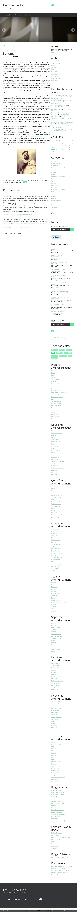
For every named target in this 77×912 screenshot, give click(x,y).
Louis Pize (54, 512)
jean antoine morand (9, 182)
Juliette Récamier (56, 600)
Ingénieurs (54, 181)
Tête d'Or (54, 595)
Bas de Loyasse (55, 549)
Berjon (53, 723)
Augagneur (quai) (56, 775)
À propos (27, 15)
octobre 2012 (55, 61)
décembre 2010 (55, 76)
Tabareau (54, 486)
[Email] (52, 4)
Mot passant (54, 846)
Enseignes (54, 174)
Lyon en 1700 (55, 819)
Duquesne (54, 587)
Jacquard (53, 491)
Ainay (52, 455)
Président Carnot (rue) (57, 442)
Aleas (52, 841)
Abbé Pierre (54, 719)
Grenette (53, 448)
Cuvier (53, 585)
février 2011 (54, 72)
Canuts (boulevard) (56, 515)
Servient (53, 764)
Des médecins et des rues (58, 877)
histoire (62, 350)
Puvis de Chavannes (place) (58, 602)
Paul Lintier (54, 472)
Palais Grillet (54, 446)
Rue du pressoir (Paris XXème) (59, 857)
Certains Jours (55, 797)
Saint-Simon (54, 712)
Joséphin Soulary (56, 504)
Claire (53, 721)
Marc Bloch (54, 647)
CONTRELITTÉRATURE (59, 131)
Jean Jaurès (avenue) (57, 636)
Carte (54, 213)
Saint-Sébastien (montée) (58, 392)
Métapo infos (65, 116)
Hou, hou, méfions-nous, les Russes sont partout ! (61, 101)
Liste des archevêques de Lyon (59, 872)
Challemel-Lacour (56, 634)
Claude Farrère (55, 766)
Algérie (53, 377)
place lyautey (43, 181)
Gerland (53, 629)
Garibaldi (53, 606)
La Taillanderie (55, 839)
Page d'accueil (16, 46)
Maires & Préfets (56, 185)
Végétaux (54, 207)
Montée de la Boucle (57, 495)
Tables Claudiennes (56, 395)
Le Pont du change (56, 833)
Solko (52, 799)
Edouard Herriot (55, 264)
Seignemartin (55, 298)
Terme (53, 373)
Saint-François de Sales (57, 461)
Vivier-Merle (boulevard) (58, 777)
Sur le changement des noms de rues (61, 870)
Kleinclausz (54, 674)
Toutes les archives (56, 83)
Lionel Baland (62, 120)
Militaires (26, 181)
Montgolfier (54, 589)
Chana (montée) (55, 544)
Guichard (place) (55, 768)
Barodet (53, 493)
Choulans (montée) (56, 557)
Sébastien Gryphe (56, 638)
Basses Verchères (56, 533)
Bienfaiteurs (54, 165)
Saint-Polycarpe (55, 410)
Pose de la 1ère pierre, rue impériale (61, 866)
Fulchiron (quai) (55, 540)
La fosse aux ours (56, 844)
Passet (53, 284)
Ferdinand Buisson (56, 744)
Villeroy (53, 759)
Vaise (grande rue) (56, 717)
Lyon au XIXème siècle (57, 792)
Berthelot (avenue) (56, 627)
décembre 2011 (55, 67)
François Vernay (55, 559)
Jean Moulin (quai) (56, 384)
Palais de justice (55, 551)
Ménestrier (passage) (57, 397)
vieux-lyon (63, 355)
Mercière (53, 437)
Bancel (53, 742)
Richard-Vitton (55, 770)
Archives (17, 15)
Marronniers (55, 466)
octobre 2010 (55, 80)
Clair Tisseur (54, 632)
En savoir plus (67, 910)
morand (37, 181)
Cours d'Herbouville (56, 497)
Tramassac (54, 546)
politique (68, 350)
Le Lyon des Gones (56, 812)
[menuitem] (7, 15)
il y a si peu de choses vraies (59, 105)
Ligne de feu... (55, 116)
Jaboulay (53, 623)
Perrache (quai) (55, 457)
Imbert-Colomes (55, 371)
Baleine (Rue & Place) (57, 531)
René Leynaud (55, 416)
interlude (53, 183)
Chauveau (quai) (55, 701)
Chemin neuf (55, 568)
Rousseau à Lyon (56, 875)
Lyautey (8, 53)
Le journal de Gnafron (57, 795)
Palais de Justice (7, 46)
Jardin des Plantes (56, 406)
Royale (53, 375)
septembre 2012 (55, 63)
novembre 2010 (55, 78)
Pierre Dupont (55, 414)
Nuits (52, 499)
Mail (52, 508)
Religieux (53, 196)
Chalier (53, 687)
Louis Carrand (55, 566)
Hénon (53, 249)
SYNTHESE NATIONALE (64, 123)
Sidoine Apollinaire (56, 704)
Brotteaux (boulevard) (57, 593)
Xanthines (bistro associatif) (59, 801)
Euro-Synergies (64, 114)
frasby (10, 214)
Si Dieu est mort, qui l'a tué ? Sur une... (62, 129)
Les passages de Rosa (57, 803)
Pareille (53, 386)
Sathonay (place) (56, 401)
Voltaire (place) (55, 271)
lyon (53, 352)
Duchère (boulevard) (57, 730)
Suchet (53, 444)
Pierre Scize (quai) (56, 708)
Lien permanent (9, 181)
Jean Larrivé (54, 772)
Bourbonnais (55, 710)
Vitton (53, 609)
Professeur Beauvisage (57, 681)
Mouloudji (54, 725)
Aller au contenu (5, 1)
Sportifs (53, 205)
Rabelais (53, 755)
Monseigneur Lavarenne (58, 564)
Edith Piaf (54, 728)
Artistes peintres (56, 163)
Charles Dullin (55, 463)
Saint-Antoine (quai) (56, 433)
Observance (54, 555)
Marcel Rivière (55, 256)
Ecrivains (53, 172)
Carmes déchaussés (56, 570)
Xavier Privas (55, 663)
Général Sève (55, 379)
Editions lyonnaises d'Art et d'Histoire (61, 837)
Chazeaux (24, 46)
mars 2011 (54, 69)
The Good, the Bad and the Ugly (60, 126)
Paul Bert (54, 757)
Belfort (53, 510)
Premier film (54, 672)
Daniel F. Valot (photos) (57, 810)
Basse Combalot (55, 640)
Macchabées (54, 538)
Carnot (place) (55, 439)
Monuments (54, 194)
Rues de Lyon (55, 808)
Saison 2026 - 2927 (56, 109)
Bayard (53, 452)
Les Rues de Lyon (14, 5)
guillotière (55, 358)
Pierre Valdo (54, 542)
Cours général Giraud (57, 313)
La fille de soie (55, 805)
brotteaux (18, 182)
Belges (53, 598)
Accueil (8, 15)
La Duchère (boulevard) (58, 277)
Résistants (54, 198)
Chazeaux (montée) (56, 553)
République (54, 431)
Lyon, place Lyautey (56, 790)
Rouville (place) (55, 390)
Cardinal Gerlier (55, 529)
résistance (55, 355)
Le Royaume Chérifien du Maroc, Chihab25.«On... (62, 97)
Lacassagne (54, 779)
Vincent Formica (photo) (58, 821)
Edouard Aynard (55, 761)
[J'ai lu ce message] (75, 910)
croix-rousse (68, 352)
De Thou (53, 399)
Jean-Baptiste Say (56, 403)
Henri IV (53, 435)
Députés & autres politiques (59, 170)
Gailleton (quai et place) (57, 468)
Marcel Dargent (55, 683)
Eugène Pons (55, 517)
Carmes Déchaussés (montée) (59, 291)
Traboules (54, 848)
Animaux (53, 161)
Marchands (54, 187)
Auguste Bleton (55, 506)
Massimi (53, 670)
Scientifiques (54, 203)
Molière (53, 611)
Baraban (53, 753)
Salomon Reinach (56, 649)
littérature (54, 350)
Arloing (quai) (55, 715)
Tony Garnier (55, 665)
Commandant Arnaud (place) (59, 502)
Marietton (54, 706)
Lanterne (53, 382)
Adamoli (53, 412)
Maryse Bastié (55, 685)
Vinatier (53, 746)
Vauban (53, 591)
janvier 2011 (54, 74)
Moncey (53, 748)
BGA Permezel (55, 835)
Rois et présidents (56, 200)
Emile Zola (54, 470)
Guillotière (54, 625)
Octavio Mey (54, 535)
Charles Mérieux (56, 645)
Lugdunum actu (55, 816)
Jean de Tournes (56, 450)
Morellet (53, 582)
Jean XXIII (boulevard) (57, 676)
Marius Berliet (55, 668)
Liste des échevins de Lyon (58, 868)
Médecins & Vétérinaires (58, 189)
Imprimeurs (54, 179)
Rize (52, 751)
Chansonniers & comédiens (59, 168)
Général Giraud (55, 419)
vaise (69, 355)
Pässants (53, 642)
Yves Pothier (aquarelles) (58, 814)
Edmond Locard (55, 562)
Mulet (53, 388)
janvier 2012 (54, 65)
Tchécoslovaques (56, 306)
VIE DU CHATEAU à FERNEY (62, 106)
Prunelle (53, 408)
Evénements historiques (58, 176)
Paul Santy (54, 678)
